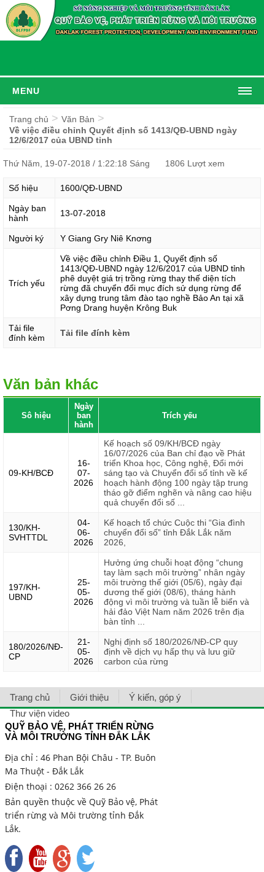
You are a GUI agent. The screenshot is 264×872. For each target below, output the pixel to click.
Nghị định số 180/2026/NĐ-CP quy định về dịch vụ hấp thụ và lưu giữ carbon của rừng (171, 651)
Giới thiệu (89, 697)
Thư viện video (39, 713)
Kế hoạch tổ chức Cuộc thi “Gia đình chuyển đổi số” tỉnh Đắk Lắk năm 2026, (174, 532)
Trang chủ (29, 119)
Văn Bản (78, 119)
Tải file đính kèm (95, 333)
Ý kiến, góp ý (155, 697)
